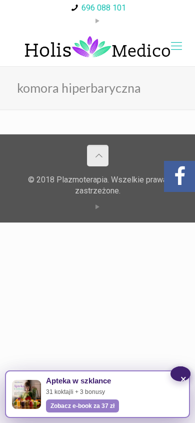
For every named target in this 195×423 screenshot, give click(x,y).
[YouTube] (97, 21)
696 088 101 (104, 8)
